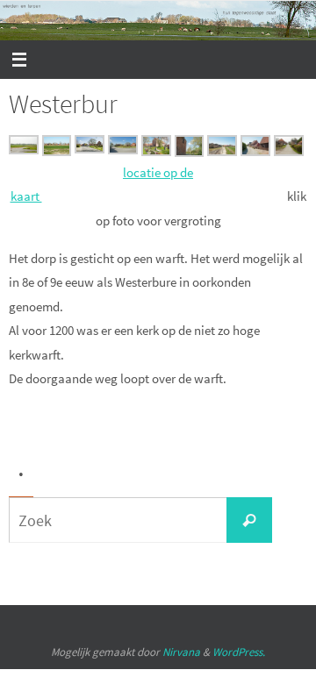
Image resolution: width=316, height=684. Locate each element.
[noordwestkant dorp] (57, 151)
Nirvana (181, 652)
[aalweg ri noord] (289, 151)
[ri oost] (89, 148)
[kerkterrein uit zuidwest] (156, 151)
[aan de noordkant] (222, 151)
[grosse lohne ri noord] (255, 151)
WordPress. (238, 652)
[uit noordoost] (24, 149)
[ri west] (123, 149)
